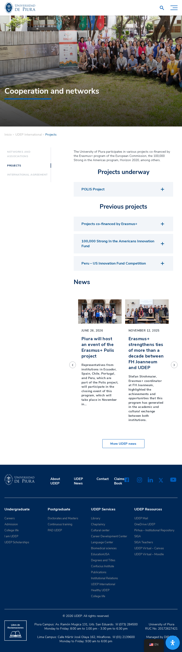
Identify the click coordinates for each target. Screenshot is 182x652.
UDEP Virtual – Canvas (149, 548)
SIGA (137, 536)
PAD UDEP (55, 530)
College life (11, 530)
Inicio (8, 134)
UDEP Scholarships (16, 542)
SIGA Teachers (143, 542)
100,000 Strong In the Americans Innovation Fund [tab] (117, 244)
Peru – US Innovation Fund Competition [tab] (113, 263)
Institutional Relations (104, 578)
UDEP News (78, 481)
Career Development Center (109, 536)
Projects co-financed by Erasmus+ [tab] (109, 223)
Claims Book (119, 481)
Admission (11, 524)
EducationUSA (100, 554)
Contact (103, 479)
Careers (9, 518)
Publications (98, 572)
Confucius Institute (102, 566)
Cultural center (100, 530)
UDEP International (28, 134)
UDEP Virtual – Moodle (149, 554)
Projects (14, 165)
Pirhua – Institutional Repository (154, 530)
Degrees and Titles (103, 560)
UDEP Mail (141, 518)
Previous (72, 365)
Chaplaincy (98, 524)
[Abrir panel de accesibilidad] (173, 643)
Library (95, 518)
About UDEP (55, 481)
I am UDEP (11, 536)
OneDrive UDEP (144, 524)
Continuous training (60, 524)
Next (174, 365)
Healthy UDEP (100, 590)
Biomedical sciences (104, 548)
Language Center (102, 542)
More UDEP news (123, 444)
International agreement (27, 174)
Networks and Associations (18, 154)
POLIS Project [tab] (93, 189)
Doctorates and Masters (63, 518)
